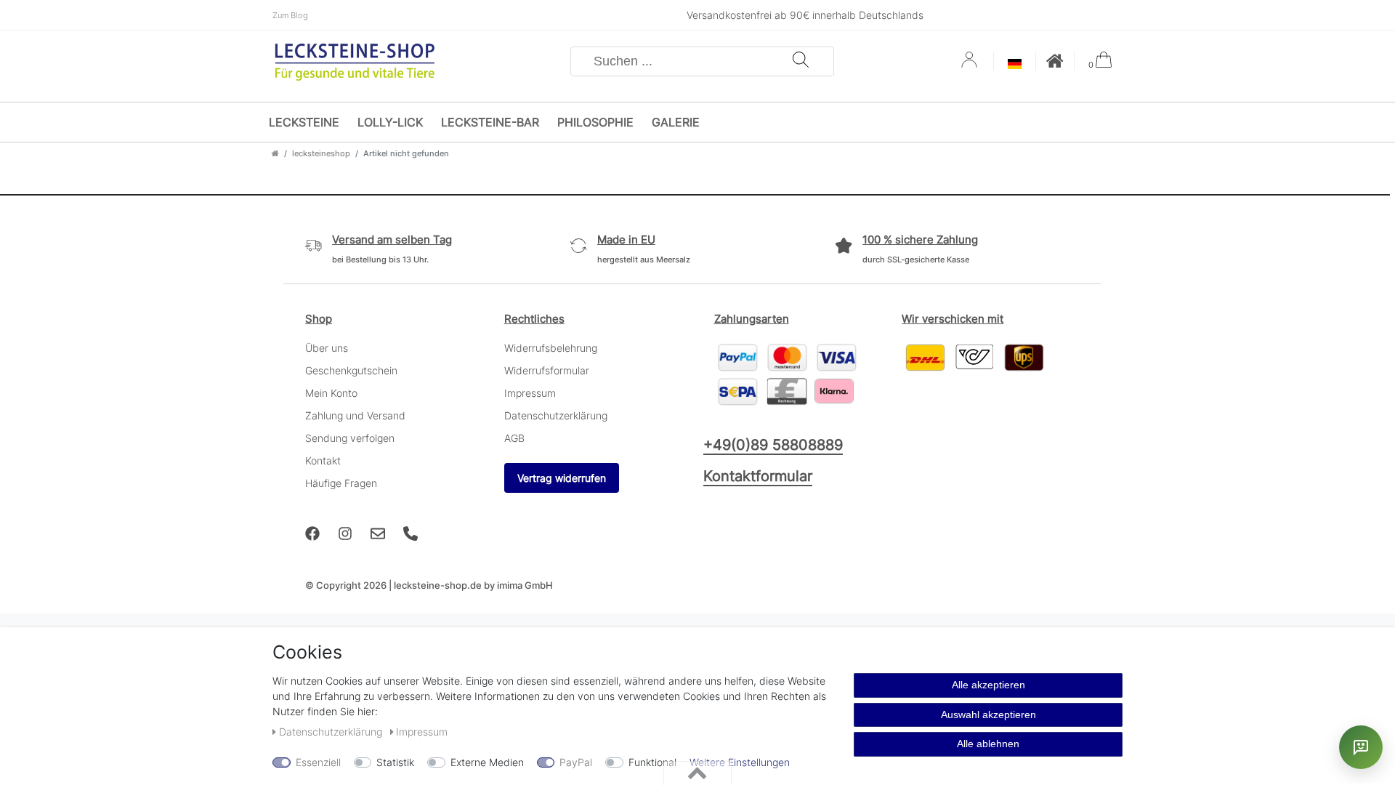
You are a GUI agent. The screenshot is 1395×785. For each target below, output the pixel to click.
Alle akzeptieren (988, 685)
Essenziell (318, 762)
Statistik (395, 762)
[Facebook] (312, 533)
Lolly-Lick (390, 122)
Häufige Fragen (341, 483)
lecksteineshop (321, 153)
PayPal (575, 762)
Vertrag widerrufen (561, 478)
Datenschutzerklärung (555, 415)
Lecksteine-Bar (490, 122)
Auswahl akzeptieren (988, 714)
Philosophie (595, 122)
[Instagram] (345, 533)
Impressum (530, 393)
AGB (514, 438)
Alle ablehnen (988, 743)
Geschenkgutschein (351, 370)
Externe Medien (487, 762)
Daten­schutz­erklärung (332, 731)
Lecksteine (304, 122)
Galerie (676, 122)
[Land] (1014, 65)
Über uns (326, 348)
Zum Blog (290, 15)
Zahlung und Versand (355, 415)
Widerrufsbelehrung (550, 348)
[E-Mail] (378, 533)
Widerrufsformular (546, 370)
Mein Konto (331, 393)
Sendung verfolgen (350, 438)
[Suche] (800, 61)
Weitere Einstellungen (740, 762)
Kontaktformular (757, 476)
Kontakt (323, 460)
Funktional (652, 762)
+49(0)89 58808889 (773, 445)
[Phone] (410, 533)
